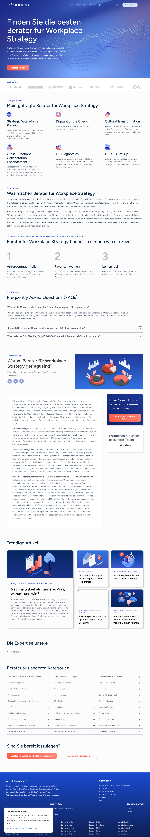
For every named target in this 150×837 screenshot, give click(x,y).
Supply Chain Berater (107, 719)
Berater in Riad (122, 831)
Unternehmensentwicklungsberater (21, 725)
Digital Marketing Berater (17, 689)
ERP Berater (103, 689)
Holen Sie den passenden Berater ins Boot (114, 785)
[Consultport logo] (22, 4)
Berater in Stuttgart (68, 834)
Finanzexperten (14, 695)
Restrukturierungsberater (17, 719)
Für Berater (103, 788)
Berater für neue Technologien (65, 677)
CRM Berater (58, 701)
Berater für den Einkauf (108, 695)
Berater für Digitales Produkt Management (24, 677)
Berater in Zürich (123, 834)
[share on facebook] (21, 381)
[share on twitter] (15, 381)
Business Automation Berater (110, 677)
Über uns (102, 798)
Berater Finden (18, 67)
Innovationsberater (60, 707)
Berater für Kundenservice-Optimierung (23, 701)
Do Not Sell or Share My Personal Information (22, 828)
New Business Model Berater (64, 731)
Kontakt (129, 809)
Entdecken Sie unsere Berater (125, 417)
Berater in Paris (94, 831)
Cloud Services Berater (17, 683)
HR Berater (12, 707)
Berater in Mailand (123, 828)
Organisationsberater (107, 731)
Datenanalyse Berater (107, 683)
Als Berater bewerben (79, 756)
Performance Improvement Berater (66, 713)
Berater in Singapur (13, 834)
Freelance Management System (61, 809)
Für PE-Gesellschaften (107, 795)
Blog (51, 812)
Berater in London (67, 828)
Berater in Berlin (67, 822)
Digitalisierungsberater (17, 731)
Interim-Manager (59, 695)
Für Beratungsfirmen (106, 791)
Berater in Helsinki (67, 825)
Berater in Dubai (94, 822)
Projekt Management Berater (110, 725)
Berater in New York (68, 831)
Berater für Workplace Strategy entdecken (32, 756)
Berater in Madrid (95, 828)
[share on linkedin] (9, 381)
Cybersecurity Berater (62, 683)
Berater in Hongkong (96, 825)
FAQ (101, 801)
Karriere (129, 812)
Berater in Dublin (122, 822)
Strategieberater (59, 719)
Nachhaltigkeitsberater (17, 713)
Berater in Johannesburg (125, 825)
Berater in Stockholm (41, 834)
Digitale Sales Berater (61, 689)
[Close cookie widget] (50, 809)
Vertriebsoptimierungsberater (64, 725)
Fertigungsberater (106, 701)
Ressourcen (54, 815)
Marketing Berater (106, 707)
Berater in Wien (94, 834)
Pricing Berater (104, 713)
